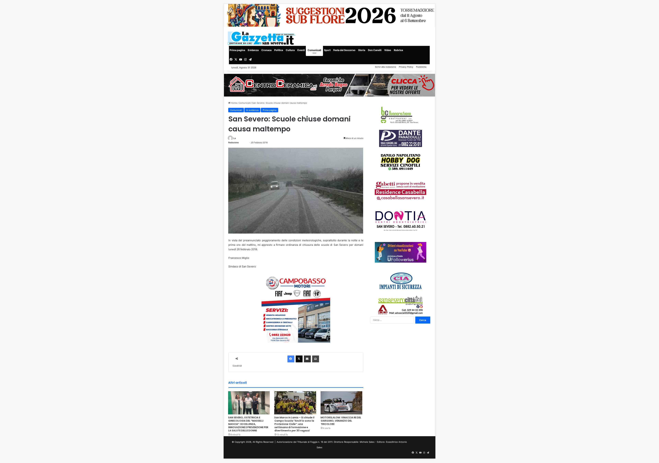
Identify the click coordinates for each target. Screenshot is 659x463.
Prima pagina (237, 50)
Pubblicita (421, 66)
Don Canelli (374, 50)
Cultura (290, 50)
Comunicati (314, 50)
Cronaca (266, 50)
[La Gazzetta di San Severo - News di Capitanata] (262, 38)
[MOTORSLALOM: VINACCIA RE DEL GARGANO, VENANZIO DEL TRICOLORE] (341, 402)
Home (233, 102)
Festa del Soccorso (344, 50)
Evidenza (253, 50)
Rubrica (398, 50)
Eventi (301, 50)
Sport (327, 50)
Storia (361, 50)
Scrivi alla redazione (385, 66)
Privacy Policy (406, 66)
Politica (278, 50)
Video (387, 50)
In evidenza (252, 110)
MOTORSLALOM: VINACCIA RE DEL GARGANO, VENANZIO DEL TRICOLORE (341, 421)
